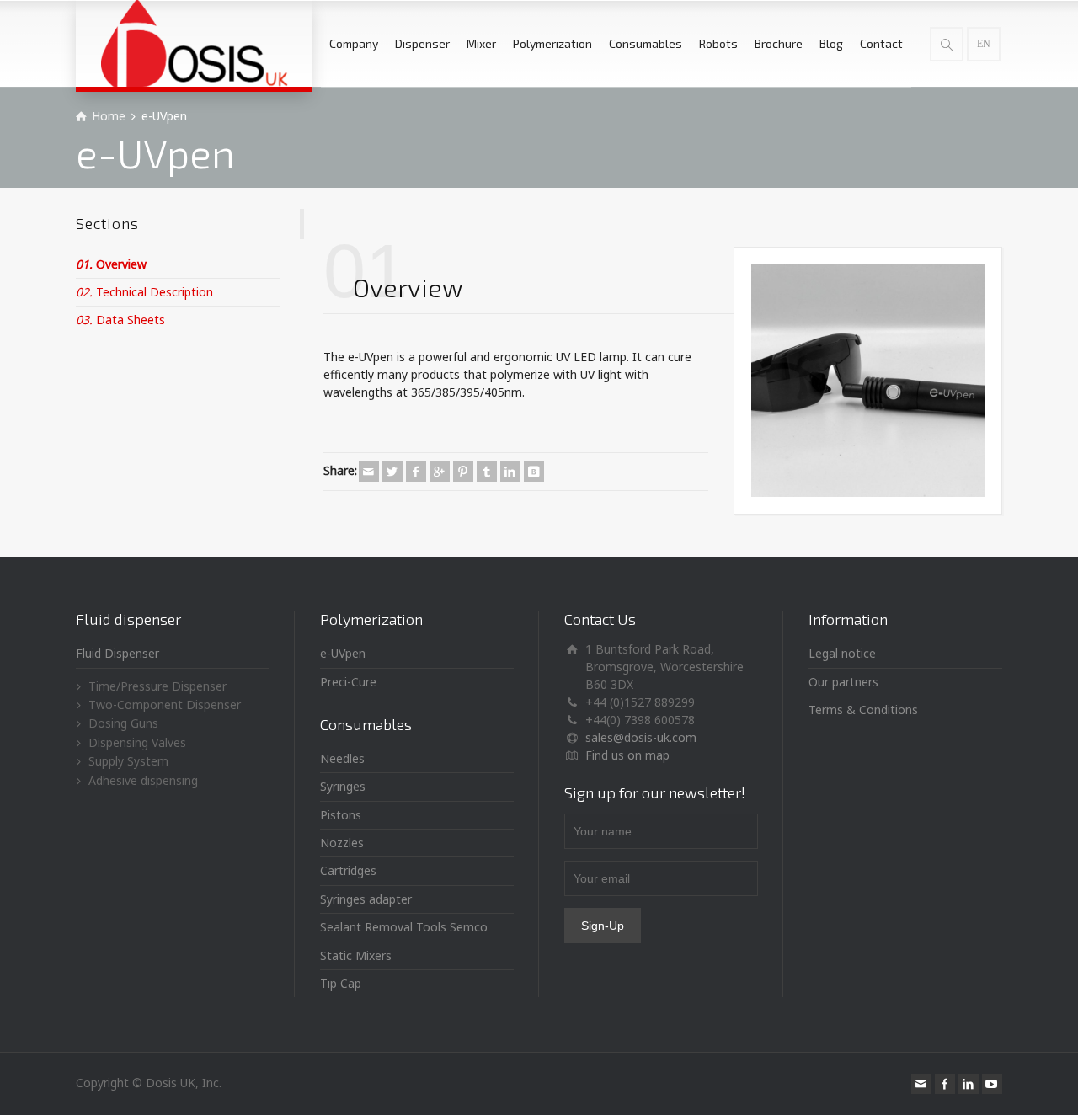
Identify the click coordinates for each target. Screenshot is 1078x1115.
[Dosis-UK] (194, 43)
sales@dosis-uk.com (640, 737)
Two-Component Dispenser (164, 704)
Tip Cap (340, 983)
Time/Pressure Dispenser (157, 686)
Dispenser (422, 43)
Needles (342, 758)
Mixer (481, 43)
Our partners (843, 682)
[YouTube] (992, 1084)
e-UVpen (343, 653)
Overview (111, 264)
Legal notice (842, 653)
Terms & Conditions (863, 710)
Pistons (340, 815)
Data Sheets (120, 320)
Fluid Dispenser (117, 653)
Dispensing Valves (137, 742)
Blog (831, 43)
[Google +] (440, 471)
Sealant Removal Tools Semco (404, 927)
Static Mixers (356, 955)
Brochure (779, 43)
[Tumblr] (487, 471)
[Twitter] (392, 471)
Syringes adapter (366, 899)
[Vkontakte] (534, 471)
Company (353, 43)
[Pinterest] (463, 471)
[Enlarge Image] (868, 381)
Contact (881, 43)
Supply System (128, 761)
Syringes (343, 786)
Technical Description (144, 292)
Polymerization (552, 43)
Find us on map (627, 755)
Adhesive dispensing (143, 780)
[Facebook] (416, 471)
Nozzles (342, 843)
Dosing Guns (123, 723)
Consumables (645, 43)
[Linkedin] (510, 471)
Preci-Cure (348, 682)
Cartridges (348, 870)
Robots (718, 43)
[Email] (369, 471)
